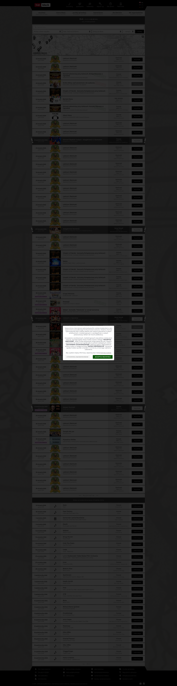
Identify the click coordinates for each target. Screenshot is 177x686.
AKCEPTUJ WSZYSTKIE (103, 357)
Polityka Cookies (105, 353)
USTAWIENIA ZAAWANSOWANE (77, 357)
